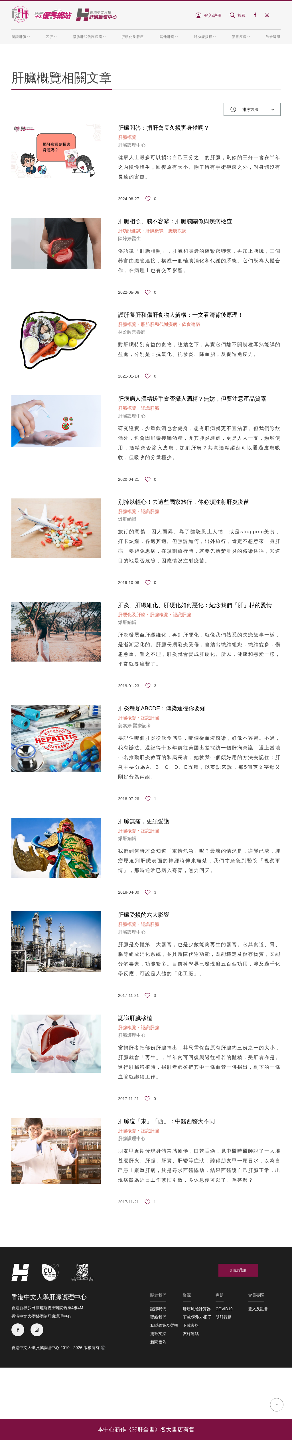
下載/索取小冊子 (197, 1317)
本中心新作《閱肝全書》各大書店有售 (146, 1429)
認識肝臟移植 (135, 1018)
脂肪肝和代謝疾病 (159, 324)
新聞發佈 (158, 1342)
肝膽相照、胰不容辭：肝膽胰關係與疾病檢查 (175, 221)
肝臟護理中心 (131, 145)
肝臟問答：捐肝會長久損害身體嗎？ (163, 128)
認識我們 (158, 1309)
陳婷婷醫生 (129, 238)
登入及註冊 (258, 1309)
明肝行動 (224, 1317)
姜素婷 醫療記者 (134, 725)
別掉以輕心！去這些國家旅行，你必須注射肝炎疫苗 (183, 502)
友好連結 (191, 1333)
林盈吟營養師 (131, 332)
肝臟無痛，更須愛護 (143, 821)
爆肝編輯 (127, 519)
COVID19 (224, 1309)
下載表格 (191, 1325)
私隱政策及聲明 (164, 1325)
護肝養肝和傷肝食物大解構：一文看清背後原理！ (181, 315)
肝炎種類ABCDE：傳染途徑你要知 (162, 708)
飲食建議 (273, 37)
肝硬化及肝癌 (132, 37)
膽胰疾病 (177, 230)
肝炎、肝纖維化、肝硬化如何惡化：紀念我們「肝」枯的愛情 (195, 605)
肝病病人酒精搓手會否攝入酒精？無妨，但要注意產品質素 (192, 399)
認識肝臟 (150, 408)
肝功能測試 (129, 230)
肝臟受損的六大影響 (143, 915)
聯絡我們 (158, 1317)
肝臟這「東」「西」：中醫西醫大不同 (166, 1121)
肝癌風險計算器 (197, 1309)
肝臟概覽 (127, 137)
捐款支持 (158, 1333)
